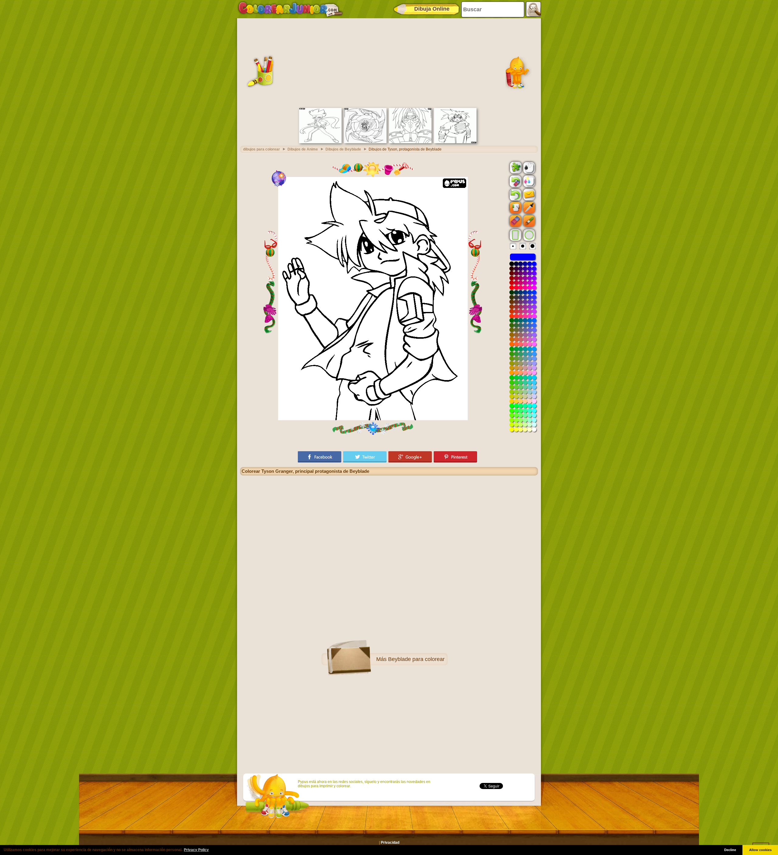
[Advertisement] (389, 62)
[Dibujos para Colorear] (290, 9)
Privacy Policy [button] (196, 850)
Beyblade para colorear (416, 659)
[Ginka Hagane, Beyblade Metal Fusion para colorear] (320, 142)
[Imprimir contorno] (528, 167)
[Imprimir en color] (528, 181)
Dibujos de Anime (302, 149)
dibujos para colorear (261, 149)
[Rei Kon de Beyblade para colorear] (455, 142)
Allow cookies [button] (760, 850)
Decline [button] (730, 850)
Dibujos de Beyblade (343, 149)
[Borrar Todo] (515, 181)
